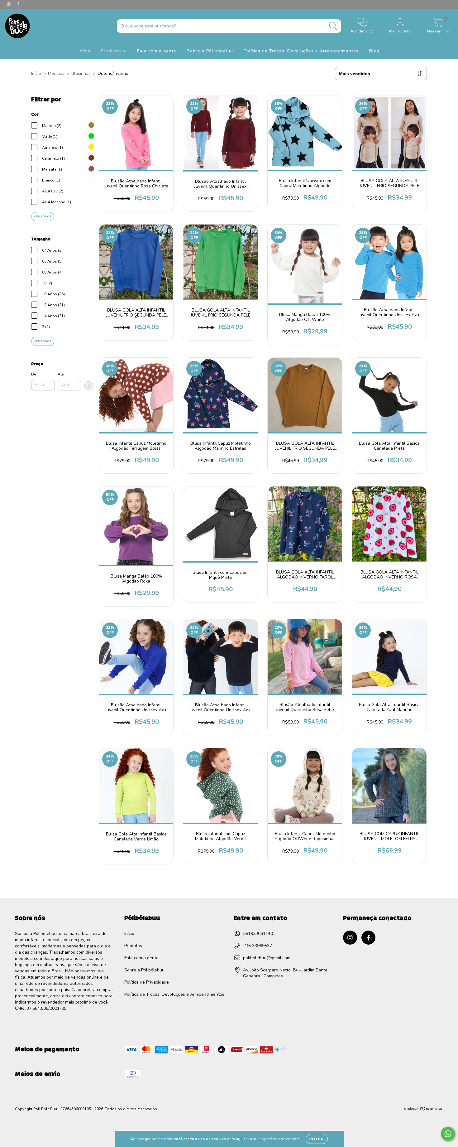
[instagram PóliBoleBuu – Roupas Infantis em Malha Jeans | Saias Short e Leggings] (9, 4)
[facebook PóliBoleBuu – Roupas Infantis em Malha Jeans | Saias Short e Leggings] (18, 4)
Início (84, 51)
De (33, 374)
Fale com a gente (156, 51)
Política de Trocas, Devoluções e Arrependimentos (301, 51)
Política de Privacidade (146, 982)
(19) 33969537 (257, 946)
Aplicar (88, 385)
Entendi (316, 1139)
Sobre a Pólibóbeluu (210, 51)
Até (61, 374)
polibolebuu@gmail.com (266, 958)
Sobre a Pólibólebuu (144, 970)
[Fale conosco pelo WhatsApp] (448, 1134)
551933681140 (258, 933)
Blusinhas (81, 73)
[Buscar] (333, 26)
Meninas (56, 73)
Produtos (112, 51)
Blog (374, 51)
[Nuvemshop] (423, 1109)
